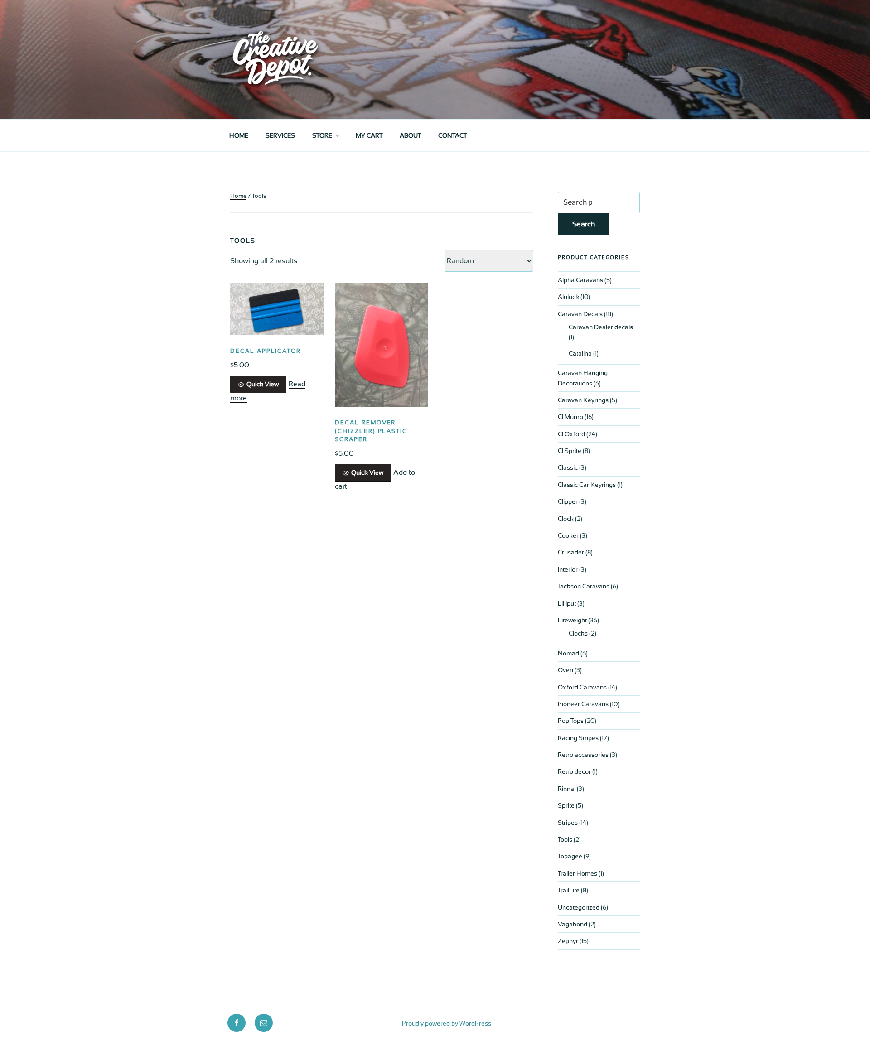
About (410, 135)
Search (583, 224)
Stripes (568, 822)
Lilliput (567, 603)
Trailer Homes (577, 873)
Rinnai (566, 788)
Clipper (568, 501)
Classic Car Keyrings (587, 484)
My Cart (369, 135)
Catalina (580, 353)
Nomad (568, 653)
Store (322, 135)
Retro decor (574, 771)
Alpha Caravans (580, 280)
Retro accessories (583, 754)
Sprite (566, 805)
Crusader (571, 552)
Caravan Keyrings (583, 400)
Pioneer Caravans (583, 704)
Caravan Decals (580, 314)
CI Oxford (571, 434)
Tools (565, 839)
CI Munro (570, 416)
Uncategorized (578, 907)
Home (238, 135)
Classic (568, 467)
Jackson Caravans (583, 586)
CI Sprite (569, 450)
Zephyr (568, 940)
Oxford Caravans (582, 687)
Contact (452, 135)
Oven (565, 670)
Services (280, 135)
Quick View (262, 384)
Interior (568, 569)
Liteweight (572, 620)
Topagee (570, 856)
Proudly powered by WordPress (446, 1023)
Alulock (568, 296)
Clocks (578, 633)
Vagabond (572, 924)
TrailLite (569, 890)
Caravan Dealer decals (601, 327)
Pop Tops (571, 720)
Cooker (568, 535)
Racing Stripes (578, 738)
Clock (566, 518)
